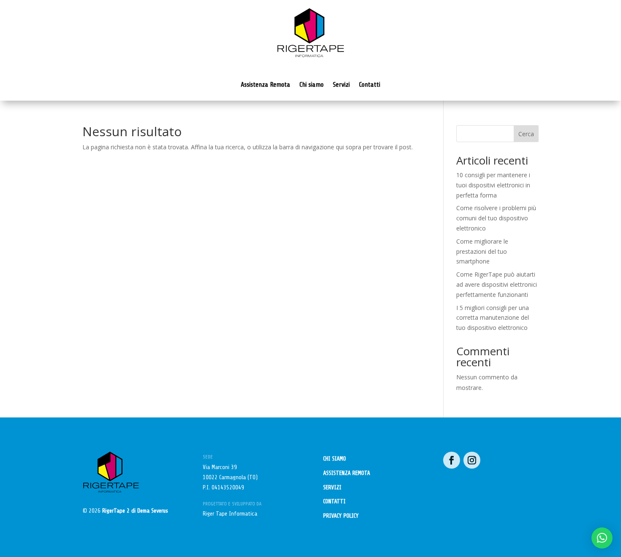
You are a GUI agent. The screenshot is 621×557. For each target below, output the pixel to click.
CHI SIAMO (334, 458)
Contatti (369, 84)
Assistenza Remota (265, 84)
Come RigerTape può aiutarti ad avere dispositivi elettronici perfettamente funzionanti (496, 284)
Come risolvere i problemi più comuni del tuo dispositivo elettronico (496, 218)
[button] (602, 538)
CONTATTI (334, 501)
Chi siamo (312, 84)
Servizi (341, 84)
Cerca (526, 134)
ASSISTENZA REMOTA (346, 473)
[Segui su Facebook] (451, 460)
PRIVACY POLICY (341, 516)
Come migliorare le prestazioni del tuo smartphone (482, 251)
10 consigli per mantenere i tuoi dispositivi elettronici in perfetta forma (493, 185)
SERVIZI (332, 487)
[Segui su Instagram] (471, 460)
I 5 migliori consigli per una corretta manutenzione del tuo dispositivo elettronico (492, 318)
